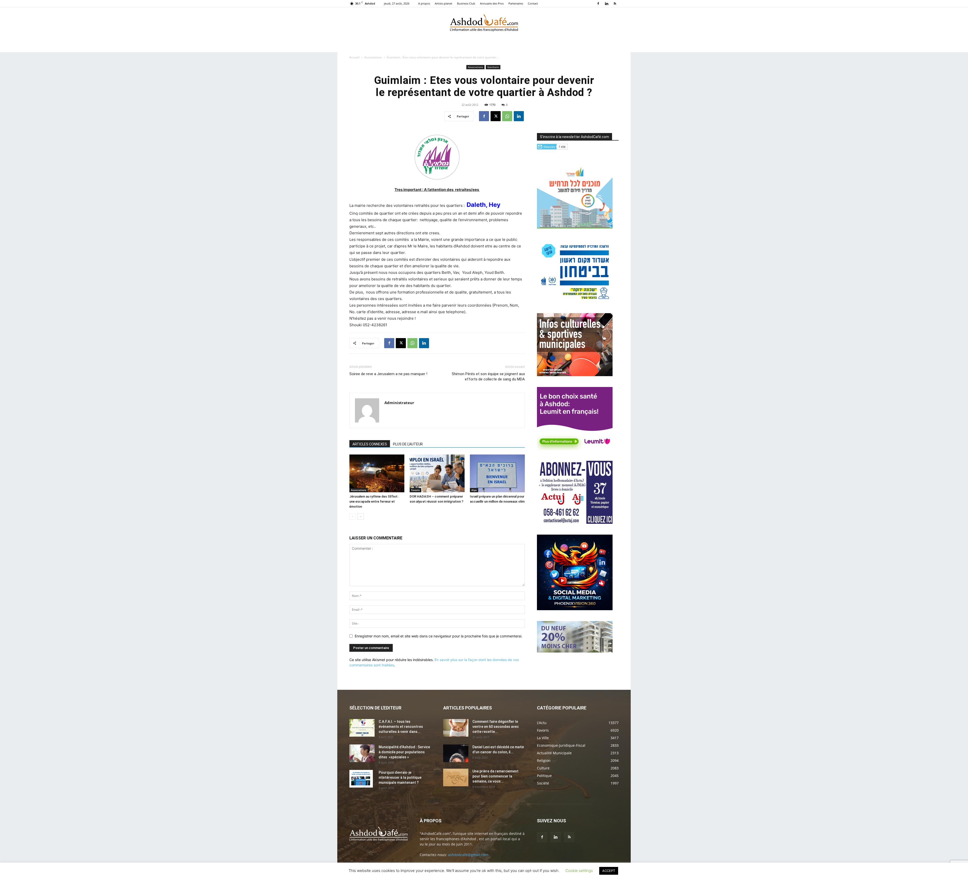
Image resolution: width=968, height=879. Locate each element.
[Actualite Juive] (575, 522)
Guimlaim (493, 67)
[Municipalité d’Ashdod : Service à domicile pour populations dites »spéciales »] (362, 753)
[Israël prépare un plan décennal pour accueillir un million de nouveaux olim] (497, 473)
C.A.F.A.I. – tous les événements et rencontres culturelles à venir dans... (401, 727)
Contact (533, 3)
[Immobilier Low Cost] (575, 651)
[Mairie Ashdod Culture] (575, 374)
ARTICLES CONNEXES (369, 444)
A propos (424, 3)
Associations (373, 57)
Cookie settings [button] (579, 870)
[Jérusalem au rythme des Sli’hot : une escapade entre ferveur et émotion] (376, 473)
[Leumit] (575, 448)
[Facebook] (598, 3)
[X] (496, 116)
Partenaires (515, 3)
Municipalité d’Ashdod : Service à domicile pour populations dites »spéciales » (404, 752)
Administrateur (399, 402)
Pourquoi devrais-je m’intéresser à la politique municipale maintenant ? (400, 777)
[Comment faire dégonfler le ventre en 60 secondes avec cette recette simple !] (455, 728)
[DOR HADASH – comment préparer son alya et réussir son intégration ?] (437, 473)
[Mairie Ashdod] (575, 301)
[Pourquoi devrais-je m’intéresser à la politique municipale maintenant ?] (361, 779)
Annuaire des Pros (492, 3)
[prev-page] (352, 516)
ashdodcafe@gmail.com (468, 854)
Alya (474, 490)
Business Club (466, 3)
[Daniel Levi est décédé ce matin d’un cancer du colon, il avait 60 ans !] (455, 753)
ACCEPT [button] (608, 871)
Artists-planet (443, 3)
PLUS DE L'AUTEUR (408, 444)
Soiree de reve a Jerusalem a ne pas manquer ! (388, 374)
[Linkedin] (606, 3)
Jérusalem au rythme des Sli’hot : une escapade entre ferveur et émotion (374, 501)
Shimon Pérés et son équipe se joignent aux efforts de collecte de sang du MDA (488, 376)
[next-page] (360, 516)
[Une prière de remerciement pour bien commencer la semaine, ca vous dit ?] (455, 777)
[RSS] (615, 3)
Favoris (415, 490)
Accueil (354, 57)
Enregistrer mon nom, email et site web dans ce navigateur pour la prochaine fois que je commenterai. (438, 636)
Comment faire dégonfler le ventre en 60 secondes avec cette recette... (495, 727)
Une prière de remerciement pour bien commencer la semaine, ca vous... (495, 776)
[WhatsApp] (507, 116)
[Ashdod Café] (484, 24)
